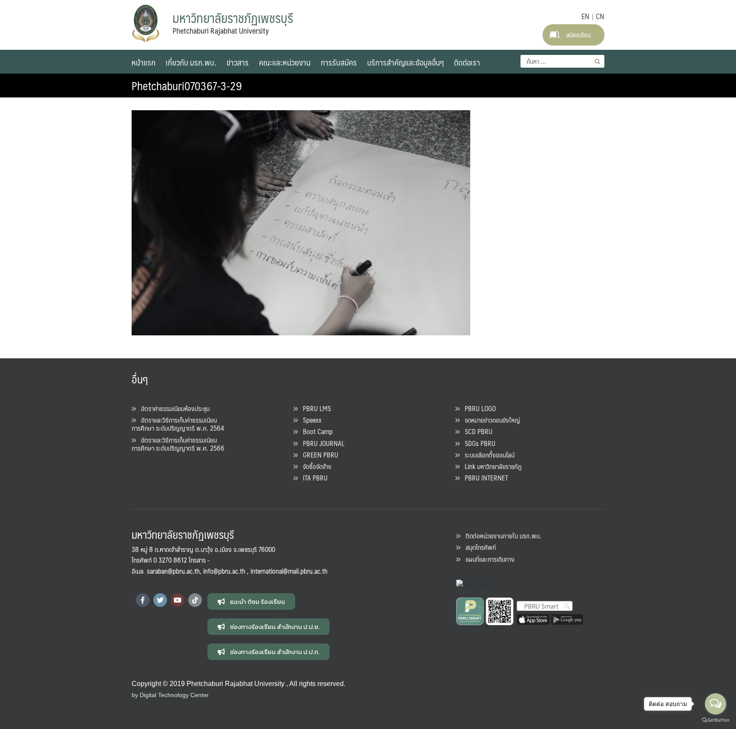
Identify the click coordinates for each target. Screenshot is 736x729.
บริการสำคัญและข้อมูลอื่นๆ (405, 62)
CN (600, 16)
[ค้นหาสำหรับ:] (562, 61)
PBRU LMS (314, 408)
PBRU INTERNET (484, 477)
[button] (251, 601)
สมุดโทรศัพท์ (478, 547)
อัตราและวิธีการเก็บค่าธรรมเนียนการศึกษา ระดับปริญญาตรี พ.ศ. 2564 (178, 424)
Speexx (310, 420)
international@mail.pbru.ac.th (289, 571)
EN (585, 16)
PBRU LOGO (478, 408)
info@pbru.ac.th (224, 571)
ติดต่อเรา (467, 62)
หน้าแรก (143, 62)
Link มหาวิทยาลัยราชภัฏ (491, 466)
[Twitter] (160, 600)
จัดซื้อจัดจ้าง (314, 466)
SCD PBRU (476, 431)
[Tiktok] (195, 600)
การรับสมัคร (339, 62)
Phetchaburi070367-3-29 (187, 85)
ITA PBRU (313, 477)
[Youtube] (177, 600)
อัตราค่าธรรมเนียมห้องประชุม (173, 408)
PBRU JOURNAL (321, 443)
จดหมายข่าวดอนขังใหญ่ (490, 420)
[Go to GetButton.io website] (715, 720)
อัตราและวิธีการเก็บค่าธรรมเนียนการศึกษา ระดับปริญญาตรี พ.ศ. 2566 (178, 444)
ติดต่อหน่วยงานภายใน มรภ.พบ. (500, 535)
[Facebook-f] (143, 600)
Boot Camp (315, 431)
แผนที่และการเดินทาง (487, 559)
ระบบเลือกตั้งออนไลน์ (487, 454)
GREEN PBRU (318, 454)
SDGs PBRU (477, 443)
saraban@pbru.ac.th (173, 571)
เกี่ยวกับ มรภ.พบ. (191, 62)
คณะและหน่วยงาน (284, 62)
